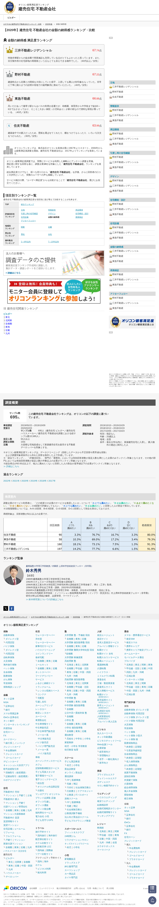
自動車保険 (8, 635)
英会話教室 (70, 769)
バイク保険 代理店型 (134, 721)
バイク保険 (8, 646)
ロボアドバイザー (12, 780)
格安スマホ (131, 642)
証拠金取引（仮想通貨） (18, 776)
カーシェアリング (44, 705)
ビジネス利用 (44, 869)
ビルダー (7, 314)
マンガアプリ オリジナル (47, 794)
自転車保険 (8, 657)
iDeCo (127, 822)
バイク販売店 (41, 742)
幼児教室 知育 (71, 749)
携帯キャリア (132, 646)
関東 (23, 227)
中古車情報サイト (44, 724)
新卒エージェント (106, 706)
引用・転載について (95, 888)
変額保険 (128, 795)
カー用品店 (70, 873)
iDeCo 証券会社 (11, 717)
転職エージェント (106, 661)
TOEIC (70, 787)
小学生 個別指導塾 (74, 727)
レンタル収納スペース (48, 690)
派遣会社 (101, 679)
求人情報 (110, 888)
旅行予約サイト (43, 832)
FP (68, 780)
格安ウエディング (106, 801)
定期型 (138, 746)
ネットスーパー (43, 672)
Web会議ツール (105, 744)
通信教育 (69, 735)
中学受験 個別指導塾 (75, 705)
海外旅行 (52, 835)
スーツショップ (72, 870)
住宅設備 (24, 217)
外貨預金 (7, 728)
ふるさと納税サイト (45, 683)
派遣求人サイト (104, 687)
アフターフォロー (28, 221)
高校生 (70, 738)
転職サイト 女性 (105, 653)
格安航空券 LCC (43, 846)
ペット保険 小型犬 (133, 735)
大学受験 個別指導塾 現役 (77, 642)
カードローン (9, 739)
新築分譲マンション (13, 843)
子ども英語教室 (72, 761)
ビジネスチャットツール (109, 740)
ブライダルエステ (106, 774)
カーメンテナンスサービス (48, 761)
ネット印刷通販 (104, 737)
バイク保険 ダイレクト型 (136, 717)
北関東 (8, 320)
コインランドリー (44, 653)
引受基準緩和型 (134, 750)
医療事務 (76, 780)
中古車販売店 (41, 727)
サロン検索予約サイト (108, 785)
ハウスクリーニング (45, 650)
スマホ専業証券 (11, 713)
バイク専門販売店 (46, 746)
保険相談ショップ (12, 687)
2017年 (52, 481)
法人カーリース (104, 733)
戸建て (22, 795)
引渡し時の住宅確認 (29, 213)
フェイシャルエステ (107, 778)
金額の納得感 (116, 247)
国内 (40, 861)
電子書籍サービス (44, 775)
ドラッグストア (72, 862)
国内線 (41, 850)
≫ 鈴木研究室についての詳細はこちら (45, 599)
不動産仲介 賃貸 (11, 817)
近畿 (50, 227)
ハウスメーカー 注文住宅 (14, 851)
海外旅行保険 (9, 664)
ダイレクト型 (12, 639)
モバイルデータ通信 (134, 657)
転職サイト (102, 650)
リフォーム (8, 832)
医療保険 (7, 676)
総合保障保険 (130, 787)
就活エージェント (106, 635)
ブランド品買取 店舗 (45, 798)
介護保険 (128, 783)
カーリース (40, 716)
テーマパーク (103, 850)
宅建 (69, 783)
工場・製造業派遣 (106, 683)
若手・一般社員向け (109, 759)
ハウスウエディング (107, 797)
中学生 (78, 738)
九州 (7, 333)
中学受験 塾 (70, 698)
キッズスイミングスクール (77, 843)
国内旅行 (42, 835)
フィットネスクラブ (74, 832)
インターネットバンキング (16, 724)
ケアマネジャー (85, 791)
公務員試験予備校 (73, 813)
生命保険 (7, 672)
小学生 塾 (69, 720)
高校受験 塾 (70, 661)
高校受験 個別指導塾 (75, 679)
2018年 (43, 481)
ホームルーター (131, 653)
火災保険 (7, 661)
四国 (128, 672)
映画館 (100, 827)
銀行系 (9, 743)
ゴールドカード (13, 758)
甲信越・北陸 (82, 668)
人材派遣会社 (103, 717)
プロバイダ (129, 661)
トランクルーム (43, 687)
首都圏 (8, 323)
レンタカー (40, 709)
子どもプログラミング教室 (78, 820)
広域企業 (130, 676)
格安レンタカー (43, 713)
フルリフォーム (13, 836)
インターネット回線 (134, 679)
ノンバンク (19, 743)
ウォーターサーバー (45, 635)
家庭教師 (69, 742)
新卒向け (103, 763)
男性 (23, 234)
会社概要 (33, 888)
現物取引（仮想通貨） (16, 772)
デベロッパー (12, 876)
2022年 (7, 481)
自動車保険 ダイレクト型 (136, 710)
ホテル (38, 865)
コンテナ (42, 694)
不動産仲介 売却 (11, 792)
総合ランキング (27, 204)
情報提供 (52, 210)
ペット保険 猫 (131, 739)
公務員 (70, 795)
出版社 (41, 790)
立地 (23, 210)
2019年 (34, 481)
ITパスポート (81, 795)
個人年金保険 (130, 791)
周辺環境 (79, 210)
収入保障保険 (132, 761)
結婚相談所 (102, 805)
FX (4, 735)
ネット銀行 (8, 721)
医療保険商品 (130, 743)
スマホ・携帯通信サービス (137, 635)
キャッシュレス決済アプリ (16, 765)
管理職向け (104, 755)
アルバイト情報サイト (108, 646)
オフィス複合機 (43, 809)
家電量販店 (70, 859)
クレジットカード (12, 746)
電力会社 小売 (42, 816)
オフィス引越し (43, 801)
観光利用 (42, 872)
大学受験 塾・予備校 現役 (77, 635)
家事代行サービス (44, 646)
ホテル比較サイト (44, 843)
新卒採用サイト (104, 701)
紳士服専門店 (71, 866)
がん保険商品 (130, 765)
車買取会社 (40, 720)
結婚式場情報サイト (107, 812)
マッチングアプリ (106, 816)
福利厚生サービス (44, 812)
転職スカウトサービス (108, 657)
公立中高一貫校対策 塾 (76, 713)
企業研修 (101, 748)
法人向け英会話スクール (77, 817)
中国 (150, 668)
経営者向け (104, 751)
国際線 (49, 850)
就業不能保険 (130, 772)
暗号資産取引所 (11, 769)
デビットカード (11, 761)
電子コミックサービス (46, 779)
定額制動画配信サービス (47, 768)
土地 (29, 795)
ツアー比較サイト (44, 854)
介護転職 (101, 668)
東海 (7, 327)
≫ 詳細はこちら (11, 466)
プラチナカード (136, 859)
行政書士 (71, 791)
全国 (114, 842)
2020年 (25, 481)
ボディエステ (103, 782)
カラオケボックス (106, 846)
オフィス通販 (41, 805)
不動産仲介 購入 (11, 799)
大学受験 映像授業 (74, 657)
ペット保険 (8, 668)
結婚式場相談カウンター (109, 808)
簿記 (75, 783)
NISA (5, 702)
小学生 (87, 738)
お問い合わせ (79, 888)
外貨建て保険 (130, 780)
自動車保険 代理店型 (134, 713)
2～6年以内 (26, 242)
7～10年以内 (53, 242)
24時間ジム (70, 836)
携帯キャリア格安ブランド (139, 650)
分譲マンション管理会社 (15, 806)
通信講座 (69, 776)
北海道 (70, 664)
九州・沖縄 (72, 676)
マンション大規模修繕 (14, 814)
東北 (7, 317)
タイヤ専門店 (71, 877)
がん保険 (7, 679)
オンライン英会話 (73, 772)
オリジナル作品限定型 (48, 786)
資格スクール (71, 798)
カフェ (38, 764)
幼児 (69, 765)
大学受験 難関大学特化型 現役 (79, 650)
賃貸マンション (11, 825)
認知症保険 (129, 776)
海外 (46, 861)
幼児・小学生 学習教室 (76, 746)
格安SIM (130, 639)
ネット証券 (8, 698)
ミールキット (41, 664)
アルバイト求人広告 (107, 721)
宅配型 (41, 698)
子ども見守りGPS (44, 820)
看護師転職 (102, 664)
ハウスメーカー (13, 873)
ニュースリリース (46, 888)
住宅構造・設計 (82, 213)
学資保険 (7, 683)
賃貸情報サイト (11, 821)
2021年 (16, 481)
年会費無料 (11, 750)
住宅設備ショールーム (14, 829)
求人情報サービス (106, 690)
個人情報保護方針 (64, 888)
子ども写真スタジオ (45, 772)
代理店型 (10, 642)
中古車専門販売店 (46, 731)
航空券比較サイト (44, 839)
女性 (50, 234)
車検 (37, 757)
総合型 (41, 783)
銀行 (8, 710)
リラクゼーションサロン (77, 840)
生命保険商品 (130, 754)
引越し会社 (40, 701)
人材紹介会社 (103, 712)
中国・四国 (26, 865)
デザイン (52, 213)
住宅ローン (8, 732)
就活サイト (102, 639)
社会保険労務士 (83, 787)
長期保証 (79, 217)
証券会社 (10, 706)
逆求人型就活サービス (108, 642)
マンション (11, 795)
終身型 (129, 746)
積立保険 (128, 798)
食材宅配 (39, 657)
